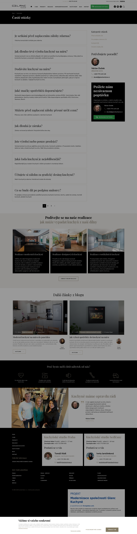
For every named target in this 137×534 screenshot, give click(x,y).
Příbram (71, 478)
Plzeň (99, 473)
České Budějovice (16, 475)
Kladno (43, 475)
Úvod (13, 434)
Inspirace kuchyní (27, 332)
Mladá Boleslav (102, 475)
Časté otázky (73, 6)
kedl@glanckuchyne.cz (64, 462)
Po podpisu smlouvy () (99, 39)
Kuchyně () (95, 43)
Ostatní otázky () (97, 47)
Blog (80, 6)
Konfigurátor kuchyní (61, 6)
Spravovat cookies (76, 531)
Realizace (50, 6)
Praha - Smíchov (45, 473)
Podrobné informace (23, 528)
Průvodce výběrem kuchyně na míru (90, 332)
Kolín (42, 478)
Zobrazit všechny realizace (68, 278)
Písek (13, 480)
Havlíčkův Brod (102, 478)
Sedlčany (71, 473)
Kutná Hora (72, 480)
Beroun (14, 483)
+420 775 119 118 (100, 74)
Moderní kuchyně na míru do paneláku (31, 337)
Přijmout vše (112, 529)
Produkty (42, 6)
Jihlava (71, 475)
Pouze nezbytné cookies (93, 529)
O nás (36, 6)
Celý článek (18, 351)
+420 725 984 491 (63, 459)
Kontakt (86, 6)
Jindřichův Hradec (103, 480)
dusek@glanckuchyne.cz (102, 77)
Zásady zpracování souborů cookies (22, 461)
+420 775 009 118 (105, 459)
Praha (14, 473)
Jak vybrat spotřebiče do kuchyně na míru (89, 337)
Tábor (14, 478)
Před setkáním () (97, 36)
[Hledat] (124, 7)
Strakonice (44, 480)
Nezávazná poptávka (101, 7)
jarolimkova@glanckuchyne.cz (108, 462)
